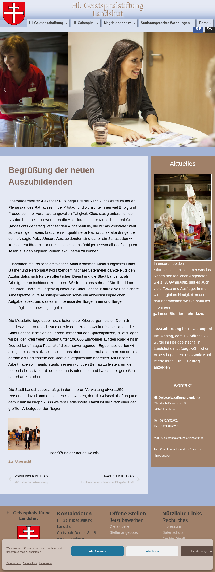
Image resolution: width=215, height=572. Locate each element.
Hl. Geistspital (83, 23)
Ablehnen (152, 551)
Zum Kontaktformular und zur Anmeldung (178, 449)
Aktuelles (183, 163)
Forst (203, 23)
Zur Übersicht (19, 461)
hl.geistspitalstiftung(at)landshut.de (182, 437)
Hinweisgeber (162, 455)
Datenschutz (13, 563)
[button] (4, 89)
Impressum (45, 563)
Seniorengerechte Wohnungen (165, 23)
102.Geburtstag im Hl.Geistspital (183, 329)
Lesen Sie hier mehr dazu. (181, 314)
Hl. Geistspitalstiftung (46, 23)
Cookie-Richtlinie (176, 539)
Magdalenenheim (117, 23)
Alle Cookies (97, 551)
